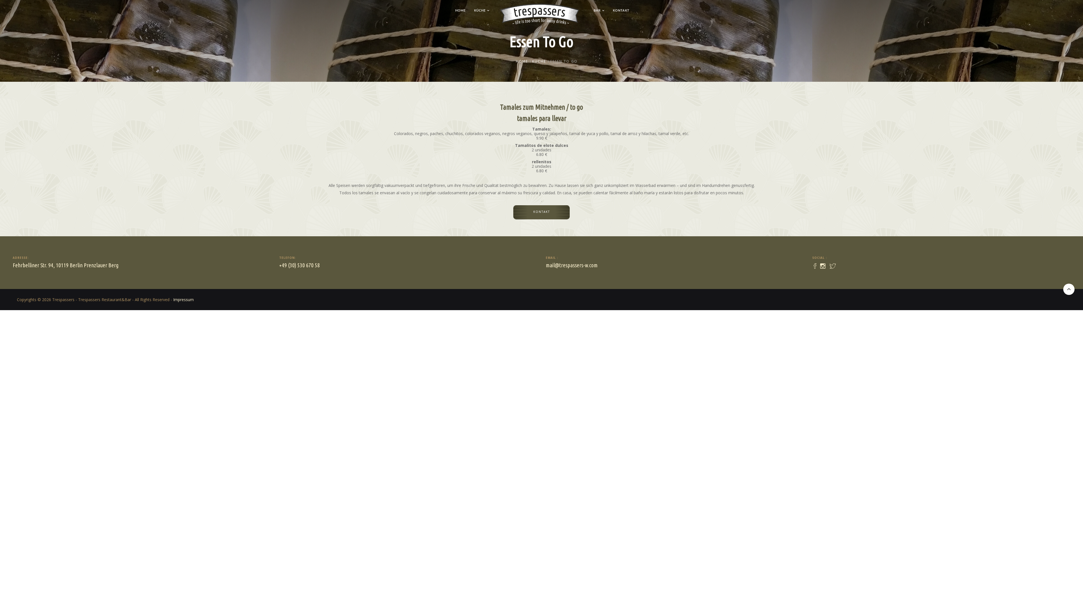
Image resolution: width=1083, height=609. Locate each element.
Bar (597, 10)
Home (460, 10)
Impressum (183, 299)
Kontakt (621, 10)
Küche (480, 10)
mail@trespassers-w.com (572, 265)
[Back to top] (1069, 289)
